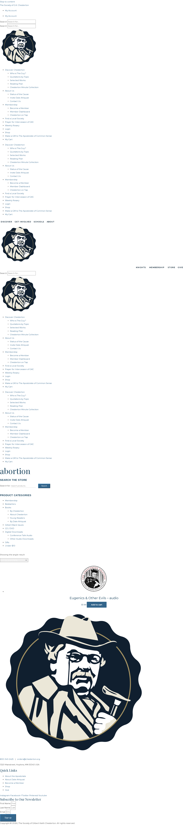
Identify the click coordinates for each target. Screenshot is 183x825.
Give (180, 267)
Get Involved (23, 222)
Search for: (5, 486)
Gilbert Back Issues (14, 525)
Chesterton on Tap (19, 115)
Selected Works (18, 80)
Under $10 (10, 546)
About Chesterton (18, 514)
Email (3, 812)
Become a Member (19, 108)
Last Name (5, 807)
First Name (5, 803)
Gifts (7, 542)
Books (8, 507)
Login (7, 129)
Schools (39, 222)
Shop (7, 132)
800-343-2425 (7, 759)
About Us (9, 91)
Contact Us (15, 101)
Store (171, 267)
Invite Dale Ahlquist (19, 98)
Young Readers (17, 518)
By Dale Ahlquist (18, 521)
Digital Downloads (14, 532)
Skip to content (7, 1)
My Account (11, 10)
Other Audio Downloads (21, 539)
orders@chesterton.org (28, 759)
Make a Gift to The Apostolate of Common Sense (28, 136)
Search (3, 22)
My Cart (8, 139)
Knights (141, 267)
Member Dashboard (20, 111)
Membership (11, 105)
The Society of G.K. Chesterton (14, 5)
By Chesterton (17, 511)
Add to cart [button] (96, 605)
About (51, 222)
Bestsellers (10, 504)
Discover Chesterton (15, 70)
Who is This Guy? (18, 73)
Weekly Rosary (12, 125)
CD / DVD (9, 528)
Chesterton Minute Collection (24, 87)
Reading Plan (16, 84)
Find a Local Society (14, 118)
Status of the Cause (19, 94)
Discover (6, 222)
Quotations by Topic (19, 77)
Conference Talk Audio (21, 535)
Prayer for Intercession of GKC (19, 122)
